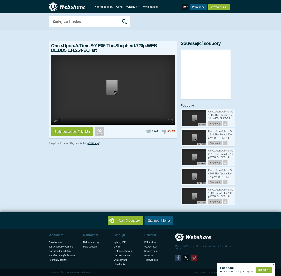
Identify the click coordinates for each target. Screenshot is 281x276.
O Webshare (55, 242)
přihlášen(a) (93, 143)
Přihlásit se (198, 7)
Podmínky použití (58, 260)
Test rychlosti (151, 260)
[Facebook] (178, 258)
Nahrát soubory (104, 6)
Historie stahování (123, 251)
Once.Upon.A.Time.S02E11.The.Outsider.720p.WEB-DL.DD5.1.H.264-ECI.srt (220, 154)
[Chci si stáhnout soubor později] (99, 131)
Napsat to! (263, 270)
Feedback (149, 255)
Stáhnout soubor (72, 131)
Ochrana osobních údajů (80, 273)
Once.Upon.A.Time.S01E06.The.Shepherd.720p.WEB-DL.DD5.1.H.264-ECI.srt (220, 115)
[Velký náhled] (170, 121)
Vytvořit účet (150, 246)
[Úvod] (68, 6)
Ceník (119, 6)
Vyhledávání (150, 6)
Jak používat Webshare (61, 246)
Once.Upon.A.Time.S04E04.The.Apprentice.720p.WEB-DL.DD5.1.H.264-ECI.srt (220, 174)
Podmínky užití (56, 273)
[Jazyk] (185, 7)
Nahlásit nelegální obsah (62, 255)
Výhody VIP (133, 6)
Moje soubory (90, 246)
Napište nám (151, 251)
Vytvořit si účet (219, 7)
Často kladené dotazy (60, 251)
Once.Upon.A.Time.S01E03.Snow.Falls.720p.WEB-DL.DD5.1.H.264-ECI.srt (220, 193)
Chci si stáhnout (122, 255)
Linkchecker (120, 264)
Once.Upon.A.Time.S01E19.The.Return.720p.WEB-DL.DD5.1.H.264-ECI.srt (220, 135)
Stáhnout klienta (159, 220)
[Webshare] (194, 237)
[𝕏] (186, 258)
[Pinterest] (194, 258)
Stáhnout (215, 123)
